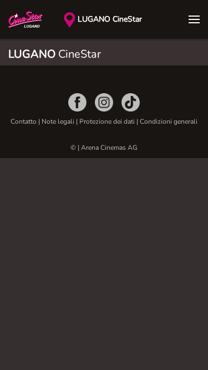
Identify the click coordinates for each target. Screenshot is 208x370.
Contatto (24, 121)
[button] (194, 19)
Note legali (58, 121)
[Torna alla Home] (36, 19)
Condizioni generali (168, 121)
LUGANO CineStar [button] (110, 19)
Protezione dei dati (107, 121)
